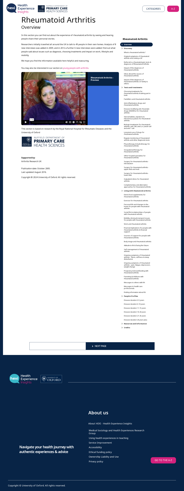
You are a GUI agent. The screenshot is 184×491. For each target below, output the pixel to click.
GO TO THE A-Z (163, 460)
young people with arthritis (75, 68)
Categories (153, 9)
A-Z (173, 9)
